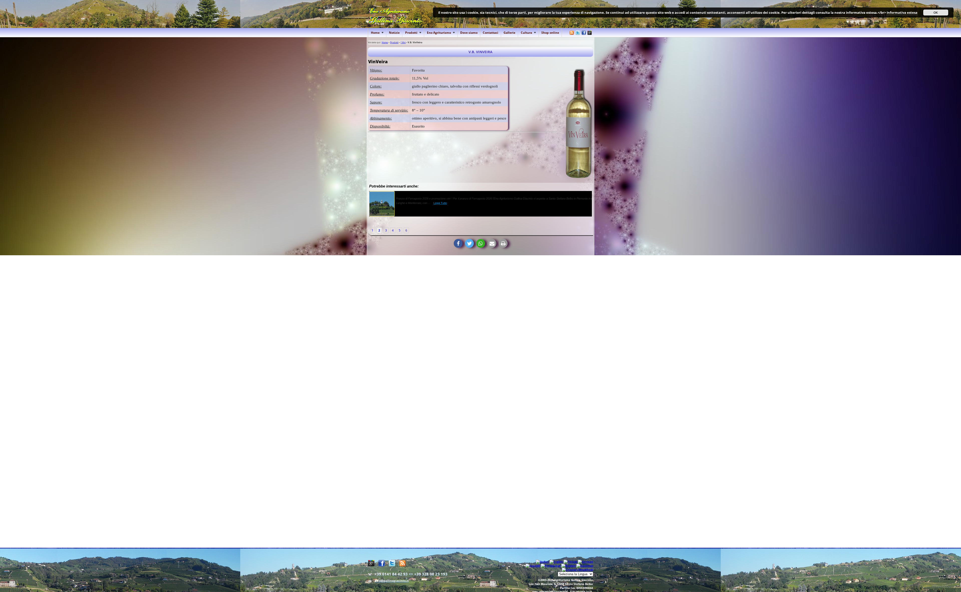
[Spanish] (533, 566)
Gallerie (509, 32)
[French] (570, 562)
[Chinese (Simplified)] (577, 570)
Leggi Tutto (462, 203)
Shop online (550, 32)
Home (385, 42)
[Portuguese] (551, 566)
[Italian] (542, 562)
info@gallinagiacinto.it (392, 580)
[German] (585, 562)
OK (935, 12)
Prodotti (394, 42)
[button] (458, 243)
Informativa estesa (902, 12)
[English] (556, 562)
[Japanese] (584, 566)
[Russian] (568, 566)
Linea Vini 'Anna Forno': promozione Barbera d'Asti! (436, 193)
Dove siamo (468, 32)
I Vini (403, 42)
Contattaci (490, 32)
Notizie (394, 32)
